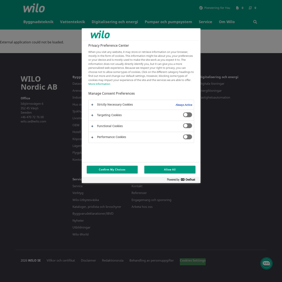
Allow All (170, 169)
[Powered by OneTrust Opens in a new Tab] (182, 180)
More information (99, 84)
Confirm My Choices (112, 169)
